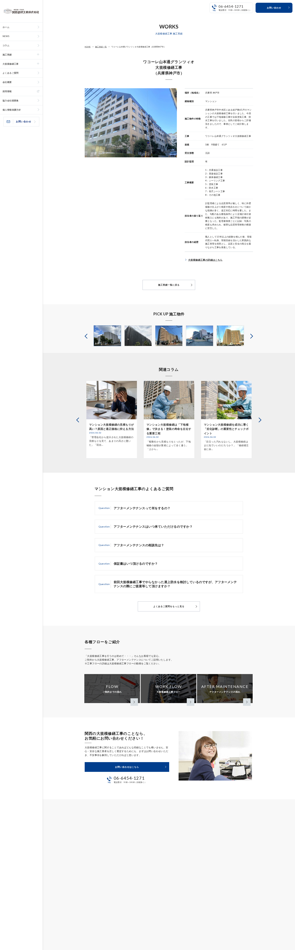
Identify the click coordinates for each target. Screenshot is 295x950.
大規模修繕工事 (11, 63)
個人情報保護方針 (12, 109)
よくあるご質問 (11, 73)
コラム (6, 45)
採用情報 (7, 91)
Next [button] (251, 336)
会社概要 (7, 82)
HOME (88, 47)
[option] (107, 335)
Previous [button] (87, 336)
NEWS (6, 36)
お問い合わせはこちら (127, 767)
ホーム (6, 27)
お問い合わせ (23, 121)
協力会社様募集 (11, 100)
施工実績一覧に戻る (169, 284)
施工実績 (7, 54)
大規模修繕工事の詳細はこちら (205, 259)
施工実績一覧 (101, 47)
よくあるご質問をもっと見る (168, 606)
